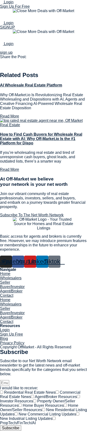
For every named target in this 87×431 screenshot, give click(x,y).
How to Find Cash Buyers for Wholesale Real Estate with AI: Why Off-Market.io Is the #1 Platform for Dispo (41, 138)
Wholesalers (11, 278)
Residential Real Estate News (30, 392)
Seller (5, 282)
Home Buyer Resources (43, 405)
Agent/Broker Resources (56, 397)
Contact (6, 295)
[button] (43, 61)
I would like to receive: (19, 388)
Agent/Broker (11, 291)
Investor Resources (16, 401)
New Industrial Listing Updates (26, 418)
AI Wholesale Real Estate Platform (31, 85)
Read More (9, 116)
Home (5, 274)
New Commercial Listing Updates (47, 414)
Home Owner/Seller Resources (39, 407)
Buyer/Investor (12, 287)
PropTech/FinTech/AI (18, 423)
